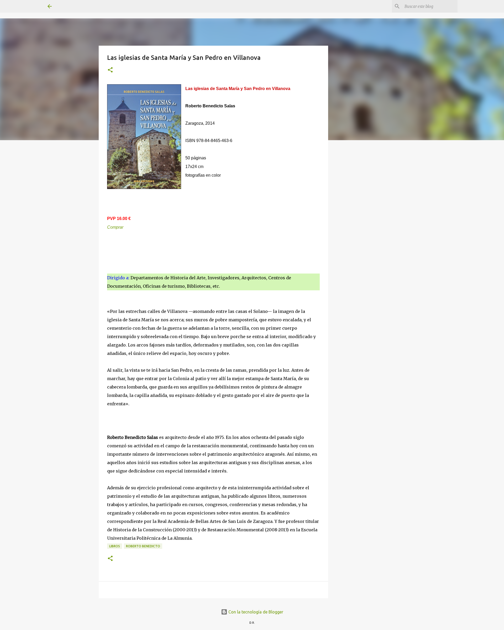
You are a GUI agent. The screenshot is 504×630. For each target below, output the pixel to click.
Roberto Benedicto (143, 546)
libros (114, 546)
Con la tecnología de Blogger (255, 612)
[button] (110, 70)
